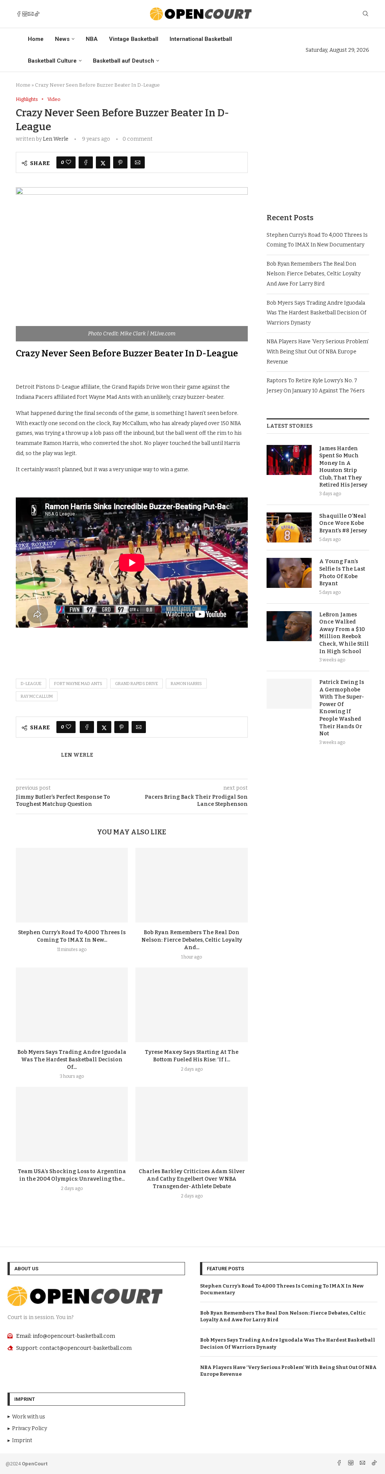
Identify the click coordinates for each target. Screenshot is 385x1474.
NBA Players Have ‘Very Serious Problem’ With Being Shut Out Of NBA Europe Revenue (318, 351)
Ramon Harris (186, 683)
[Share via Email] (137, 162)
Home (36, 39)
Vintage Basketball (133, 39)
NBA (92, 39)
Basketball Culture (52, 60)
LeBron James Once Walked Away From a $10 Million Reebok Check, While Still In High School (344, 633)
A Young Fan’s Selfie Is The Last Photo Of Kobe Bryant (342, 572)
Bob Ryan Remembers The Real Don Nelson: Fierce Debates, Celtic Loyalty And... (191, 940)
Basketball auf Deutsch (123, 60)
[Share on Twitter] (103, 162)
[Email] (31, 14)
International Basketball (201, 39)
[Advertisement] (318, 143)
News (62, 39)
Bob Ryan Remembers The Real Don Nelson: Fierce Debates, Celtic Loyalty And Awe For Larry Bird (314, 274)
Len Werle (55, 139)
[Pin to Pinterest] (120, 162)
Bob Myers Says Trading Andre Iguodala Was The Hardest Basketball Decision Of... (71, 1059)
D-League (31, 683)
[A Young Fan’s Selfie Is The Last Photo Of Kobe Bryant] (289, 573)
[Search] (365, 14)
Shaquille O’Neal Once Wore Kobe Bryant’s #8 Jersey (343, 523)
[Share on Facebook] (86, 162)
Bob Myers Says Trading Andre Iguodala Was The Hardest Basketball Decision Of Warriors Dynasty (316, 313)
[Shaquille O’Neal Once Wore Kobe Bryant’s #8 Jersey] (289, 527)
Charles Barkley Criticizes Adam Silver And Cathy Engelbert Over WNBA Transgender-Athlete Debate (192, 1179)
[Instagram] (25, 14)
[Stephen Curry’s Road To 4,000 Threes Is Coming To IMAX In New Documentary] (72, 885)
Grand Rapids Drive (136, 683)
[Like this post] (68, 162)
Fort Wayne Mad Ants (78, 683)
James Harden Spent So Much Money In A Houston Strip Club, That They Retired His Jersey (343, 466)
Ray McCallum (37, 696)
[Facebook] (19, 14)
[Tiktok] (37, 14)
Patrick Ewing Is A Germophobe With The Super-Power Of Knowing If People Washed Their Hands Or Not (341, 708)
